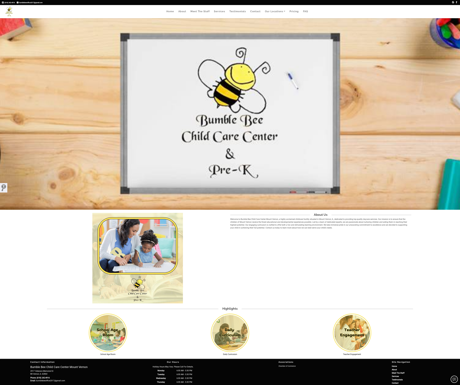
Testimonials (237, 11)
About (182, 11)
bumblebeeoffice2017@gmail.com (31, 2)
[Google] (453, 2)
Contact (255, 11)
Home (170, 11)
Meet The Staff (200, 11)
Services (219, 11)
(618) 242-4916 (10, 2)
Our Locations (274, 11)
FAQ (305, 11)
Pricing (294, 11)
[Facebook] (456, 2)
